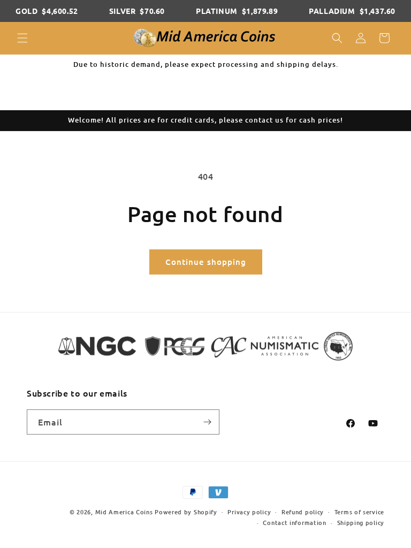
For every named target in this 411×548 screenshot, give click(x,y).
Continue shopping (205, 261)
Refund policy (302, 511)
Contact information (294, 522)
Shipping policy (361, 522)
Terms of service (359, 511)
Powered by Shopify (186, 511)
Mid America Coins (124, 511)
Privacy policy (249, 511)
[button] (22, 38)
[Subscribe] (207, 422)
